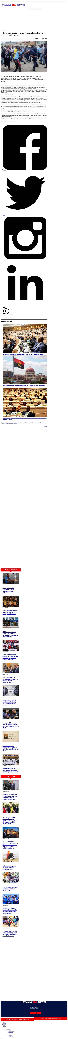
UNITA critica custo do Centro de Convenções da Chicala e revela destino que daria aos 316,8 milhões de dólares (10, 845)
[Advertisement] (34, 24)
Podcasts (20, 1019)
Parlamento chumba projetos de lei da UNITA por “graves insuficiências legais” (23, 354)
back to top (45, 426)
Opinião (4, 1025)
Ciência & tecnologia (11, 1031)
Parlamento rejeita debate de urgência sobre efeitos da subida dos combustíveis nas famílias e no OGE (24, 418)
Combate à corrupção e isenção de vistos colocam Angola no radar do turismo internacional (10, 797)
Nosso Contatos (10, 1036)
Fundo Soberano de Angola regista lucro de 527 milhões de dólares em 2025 (11, 748)
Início (4, 1021)
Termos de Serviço (9, 1019)
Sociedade (4, 1023)
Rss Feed (15, 1019)
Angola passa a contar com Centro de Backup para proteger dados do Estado (10, 702)
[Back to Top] (1, 1000)
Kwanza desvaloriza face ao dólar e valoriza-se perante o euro (10, 888)
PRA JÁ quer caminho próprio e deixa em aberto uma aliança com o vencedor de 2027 (10, 680)
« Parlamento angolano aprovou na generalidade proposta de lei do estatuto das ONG (20, 422)
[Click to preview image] (24, 56)
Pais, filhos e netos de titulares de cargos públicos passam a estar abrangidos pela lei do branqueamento (10, 820)
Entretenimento (10, 1032)
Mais (4, 1028)
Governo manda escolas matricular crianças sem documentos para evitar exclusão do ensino (10, 933)
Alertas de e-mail (25, 1019)
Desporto (4, 1026)
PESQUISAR (10, 1035)
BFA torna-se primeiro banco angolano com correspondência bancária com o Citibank (10, 634)
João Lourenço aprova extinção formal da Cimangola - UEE (9, 867)
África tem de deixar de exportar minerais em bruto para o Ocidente (10, 612)
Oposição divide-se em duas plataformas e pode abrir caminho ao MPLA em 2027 (11, 725)
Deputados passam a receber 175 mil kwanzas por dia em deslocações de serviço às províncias (24, 386)
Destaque (6, 317)
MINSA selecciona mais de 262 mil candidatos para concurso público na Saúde (10, 770)
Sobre (6, 1034)
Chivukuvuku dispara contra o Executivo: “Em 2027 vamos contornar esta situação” (10, 911)
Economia (4, 1024)
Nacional (9, 1030)
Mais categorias (8, 1029)
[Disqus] (24, 485)
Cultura (4, 1027)
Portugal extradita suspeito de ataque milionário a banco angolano (8, 590)
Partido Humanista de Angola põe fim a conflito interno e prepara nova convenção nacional (10, 657)
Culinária (9, 1033)
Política (4, 1022)
